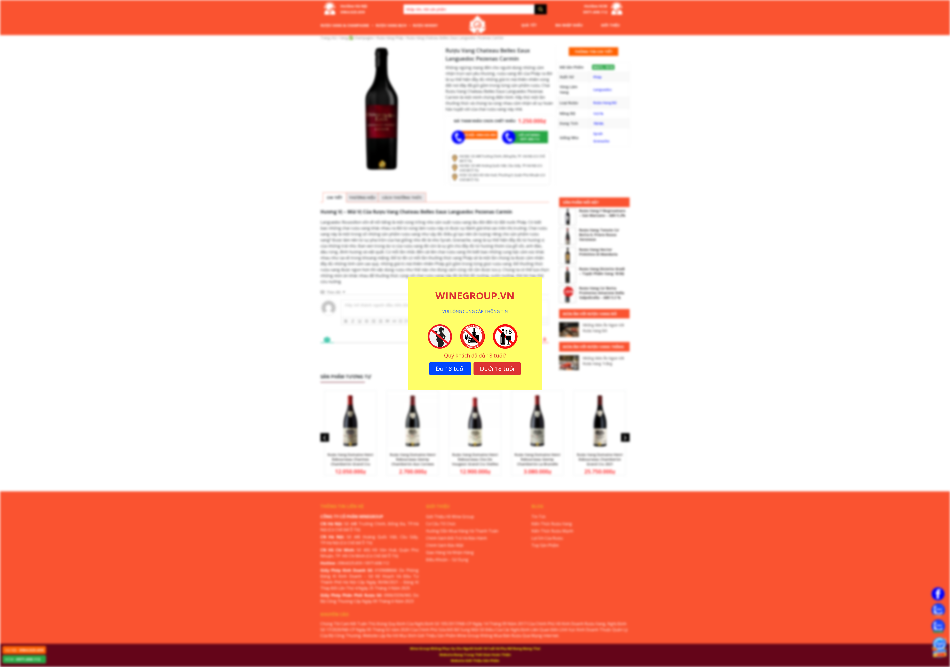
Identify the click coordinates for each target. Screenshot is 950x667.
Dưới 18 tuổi (497, 368)
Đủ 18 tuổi (450, 368)
